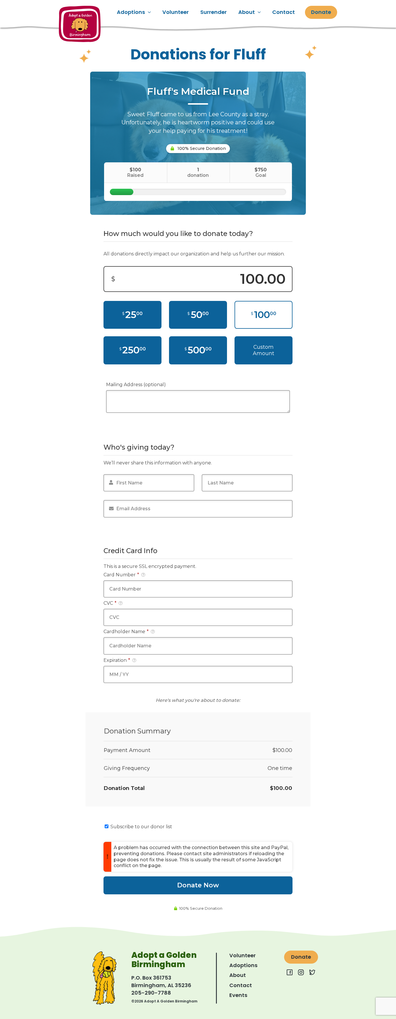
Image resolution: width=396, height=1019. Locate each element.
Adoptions (131, 12)
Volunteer (175, 12)
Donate (321, 12)
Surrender (213, 12)
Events (238, 995)
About (246, 12)
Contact (283, 12)
